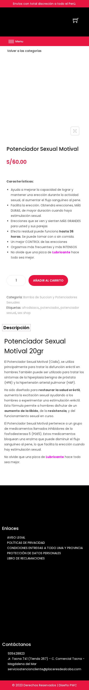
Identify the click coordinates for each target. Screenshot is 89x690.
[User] (77, 41)
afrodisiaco (30, 307)
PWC (73, 685)
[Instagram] (59, 41)
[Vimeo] (71, 41)
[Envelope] (65, 41)
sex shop (24, 313)
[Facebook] (52, 41)
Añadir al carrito (48, 280)
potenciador (49, 307)
